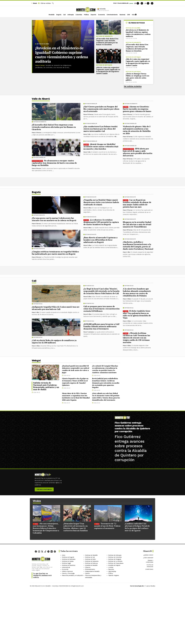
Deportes (111, 569)
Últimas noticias (45, 3)
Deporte (93, 15)
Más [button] (133, 15)
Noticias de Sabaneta (91, 561)
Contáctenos (149, 569)
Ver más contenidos (44, 489)
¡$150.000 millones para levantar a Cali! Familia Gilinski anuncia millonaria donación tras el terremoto (101, 326)
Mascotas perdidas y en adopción (72, 575)
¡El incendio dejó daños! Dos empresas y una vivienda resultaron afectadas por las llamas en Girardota (107, 42)
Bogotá (58, 15)
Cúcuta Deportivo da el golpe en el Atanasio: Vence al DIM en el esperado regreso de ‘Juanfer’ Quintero (75, 381)
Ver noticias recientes (133, 86)
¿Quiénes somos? (148, 555)
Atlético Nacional (67, 571)
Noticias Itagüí (66, 563)
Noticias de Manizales (68, 559)
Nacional (122, 15)
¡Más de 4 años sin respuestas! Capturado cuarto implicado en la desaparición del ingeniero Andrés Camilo (108, 70)
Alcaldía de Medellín (91, 565)
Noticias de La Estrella (115, 561)
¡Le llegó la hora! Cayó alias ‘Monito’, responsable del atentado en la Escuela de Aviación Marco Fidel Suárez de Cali (101, 291)
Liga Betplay (112, 571)
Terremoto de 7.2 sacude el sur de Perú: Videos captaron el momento (107, 525)
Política (86, 15)
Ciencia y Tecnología (68, 573)
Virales (37, 501)
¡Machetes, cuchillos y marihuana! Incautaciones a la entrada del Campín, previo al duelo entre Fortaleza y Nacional (138, 245)
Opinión (87, 573)
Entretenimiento (112, 15)
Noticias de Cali (128, 285)
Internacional (66, 567)
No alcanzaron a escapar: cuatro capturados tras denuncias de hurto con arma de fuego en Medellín (54, 163)
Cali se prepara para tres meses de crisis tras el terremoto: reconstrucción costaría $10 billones (101, 308)
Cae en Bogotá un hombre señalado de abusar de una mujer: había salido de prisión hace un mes (137, 203)
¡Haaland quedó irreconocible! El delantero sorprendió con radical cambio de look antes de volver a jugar (75, 369)
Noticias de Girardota (104, 36)
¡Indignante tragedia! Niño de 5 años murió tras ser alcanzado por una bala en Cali (55, 307)
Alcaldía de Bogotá (114, 565)
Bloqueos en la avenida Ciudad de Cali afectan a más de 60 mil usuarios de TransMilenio (137, 224)
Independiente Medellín (92, 571)
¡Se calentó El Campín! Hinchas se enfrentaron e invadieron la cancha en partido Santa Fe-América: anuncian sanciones (105, 369)
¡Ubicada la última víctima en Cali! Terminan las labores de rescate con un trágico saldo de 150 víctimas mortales (136, 338)
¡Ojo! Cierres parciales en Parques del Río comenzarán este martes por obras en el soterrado (101, 109)
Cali (64, 15)
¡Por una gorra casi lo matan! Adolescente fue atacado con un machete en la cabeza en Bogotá (54, 219)
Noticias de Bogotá (130, 197)
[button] (34, 3)
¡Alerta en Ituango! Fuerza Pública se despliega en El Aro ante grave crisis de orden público (137, 77)
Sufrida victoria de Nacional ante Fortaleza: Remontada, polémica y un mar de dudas (46, 386)
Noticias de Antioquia (104, 65)
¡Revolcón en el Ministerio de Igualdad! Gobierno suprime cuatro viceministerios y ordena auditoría (61, 55)
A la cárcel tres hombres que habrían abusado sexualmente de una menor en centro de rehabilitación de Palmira (137, 292)
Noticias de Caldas (68, 561)
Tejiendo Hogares (113, 575)
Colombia (79, 15)
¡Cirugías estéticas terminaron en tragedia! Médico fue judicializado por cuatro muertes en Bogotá (55, 252)
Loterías (110, 567)
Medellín (51, 15)
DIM (128, 15)
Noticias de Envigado (114, 559)
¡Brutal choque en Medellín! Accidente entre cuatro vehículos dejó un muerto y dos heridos (100, 146)
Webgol (36, 360)
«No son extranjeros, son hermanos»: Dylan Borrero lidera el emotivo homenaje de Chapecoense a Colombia (46, 528)
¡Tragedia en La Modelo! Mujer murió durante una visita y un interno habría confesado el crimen (101, 202)
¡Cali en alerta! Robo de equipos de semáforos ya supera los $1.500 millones (54, 341)
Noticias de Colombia (43, 44)
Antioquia (70, 15)
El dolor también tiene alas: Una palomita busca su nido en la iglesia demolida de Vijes (137, 314)
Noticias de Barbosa (91, 563)
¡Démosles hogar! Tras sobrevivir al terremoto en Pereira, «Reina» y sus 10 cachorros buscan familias (75, 527)
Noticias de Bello (90, 559)
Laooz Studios (150, 586)
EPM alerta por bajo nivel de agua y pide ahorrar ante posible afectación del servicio (137, 152)
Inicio (63, 555)
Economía (101, 15)
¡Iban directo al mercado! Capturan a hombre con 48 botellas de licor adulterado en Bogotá (100, 239)
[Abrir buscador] (53, 3)
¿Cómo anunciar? (148, 557)
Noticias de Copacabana (115, 563)
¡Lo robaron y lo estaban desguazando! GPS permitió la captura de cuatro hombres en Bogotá (101, 222)
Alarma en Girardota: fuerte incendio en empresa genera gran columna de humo (137, 109)
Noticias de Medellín (130, 123)
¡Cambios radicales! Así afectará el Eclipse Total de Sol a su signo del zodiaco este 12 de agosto (137, 527)
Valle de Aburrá (41, 98)
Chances (87, 567)
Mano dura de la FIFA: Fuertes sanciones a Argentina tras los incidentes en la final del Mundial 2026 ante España (76, 396)
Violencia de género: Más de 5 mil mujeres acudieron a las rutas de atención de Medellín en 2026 (137, 130)
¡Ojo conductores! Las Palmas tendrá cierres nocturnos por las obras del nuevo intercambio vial (100, 128)
